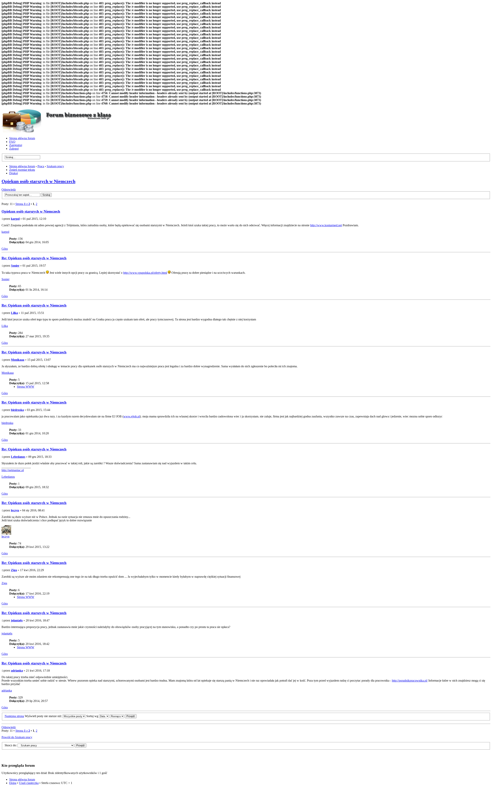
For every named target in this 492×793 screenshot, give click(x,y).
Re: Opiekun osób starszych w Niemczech (34, 258)
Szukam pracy (55, 166)
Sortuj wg (92, 716)
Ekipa (12, 783)
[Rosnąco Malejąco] (123, 716)
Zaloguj (14, 148)
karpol (15, 218)
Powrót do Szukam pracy (17, 737)
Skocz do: (11, 745)
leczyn (15, 510)
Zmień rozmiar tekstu (22, 169)
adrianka (17, 670)
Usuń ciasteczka (29, 783)
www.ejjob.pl (131, 416)
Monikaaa (17, 359)
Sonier (15, 265)
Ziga (14, 570)
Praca (40, 166)
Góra (5, 248)
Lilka (14, 312)
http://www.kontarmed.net (326, 225)
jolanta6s (17, 620)
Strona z (22, 204)
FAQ (12, 141)
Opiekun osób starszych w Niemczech (38, 181)
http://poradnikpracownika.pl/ (410, 680)
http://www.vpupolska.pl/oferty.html (145, 272)
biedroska (17, 409)
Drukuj (13, 173)
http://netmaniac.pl (13, 470)
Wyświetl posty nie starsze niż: (44, 716)
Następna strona (14, 716)
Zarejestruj (15, 145)
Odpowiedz (9, 189)
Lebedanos (18, 456)
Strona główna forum (22, 138)
